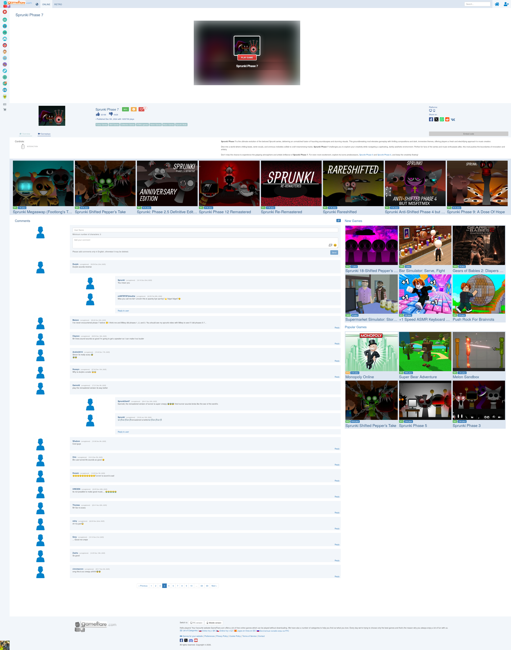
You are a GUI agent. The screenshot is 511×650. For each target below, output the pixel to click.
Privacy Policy (222, 636)
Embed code (468, 133)
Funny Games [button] (101, 124)
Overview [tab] (26, 133)
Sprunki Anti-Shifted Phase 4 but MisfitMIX (421, 211)
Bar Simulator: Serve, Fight (422, 270)
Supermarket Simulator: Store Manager (378, 319)
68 (202, 585)
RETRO (59, 4)
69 (207, 585)
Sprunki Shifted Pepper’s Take (100, 211)
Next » (214, 585)
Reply (337, 327)
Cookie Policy (235, 636)
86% (125, 109)
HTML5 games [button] (142, 124)
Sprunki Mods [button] (181, 124)
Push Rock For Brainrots (473, 319)
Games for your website (192, 636)
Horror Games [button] (155, 124)
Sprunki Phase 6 (384, 154)
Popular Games (356, 326)
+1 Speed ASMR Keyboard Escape (429, 319)
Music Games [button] (168, 124)
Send (334, 252)
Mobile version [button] (215, 622)
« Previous (143, 585)
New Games (353, 220)
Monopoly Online (359, 376)
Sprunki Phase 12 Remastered (225, 211)
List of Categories (190, 630)
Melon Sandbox (466, 376)
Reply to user (123, 310)
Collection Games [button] (128, 124)
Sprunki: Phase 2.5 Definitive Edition (167, 211)
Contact (261, 636)
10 (191, 585)
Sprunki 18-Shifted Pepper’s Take (373, 270)
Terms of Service (249, 636)
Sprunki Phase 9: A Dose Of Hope (476, 211)
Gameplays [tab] (45, 133)
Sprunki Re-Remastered (281, 211)
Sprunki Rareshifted (340, 211)
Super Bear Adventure (418, 376)
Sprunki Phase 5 (366, 154)
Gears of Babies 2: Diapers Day (479, 270)
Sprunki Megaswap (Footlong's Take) (44, 211)
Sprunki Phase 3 (467, 425)
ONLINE (47, 4)
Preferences (209, 636)
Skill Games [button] (114, 124)
